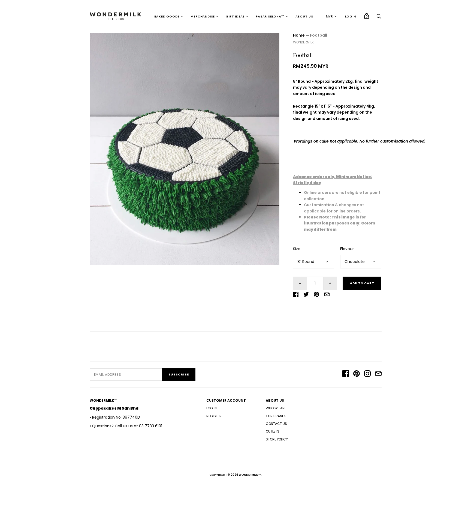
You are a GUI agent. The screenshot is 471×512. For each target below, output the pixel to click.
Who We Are (276, 408)
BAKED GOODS (167, 16)
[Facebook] (345, 374)
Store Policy (277, 439)
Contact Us (276, 423)
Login (350, 16)
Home (299, 35)
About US (304, 16)
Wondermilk (303, 42)
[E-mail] (378, 374)
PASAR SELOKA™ (270, 16)
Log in (211, 408)
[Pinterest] (356, 374)
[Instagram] (367, 374)
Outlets (272, 431)
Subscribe (178, 374)
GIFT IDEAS (235, 16)
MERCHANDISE (203, 16)
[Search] (379, 17)
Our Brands (276, 416)
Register (214, 416)
